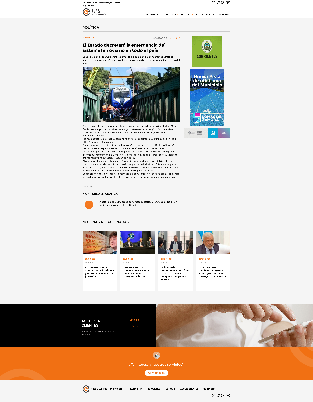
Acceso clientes (189, 389)
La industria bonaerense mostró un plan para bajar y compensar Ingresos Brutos (175, 273)
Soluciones (154, 389)
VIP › (135, 326)
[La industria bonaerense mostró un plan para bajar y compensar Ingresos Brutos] (175, 242)
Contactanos (156, 372)
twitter (218, 2)
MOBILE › (135, 320)
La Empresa (136, 389)
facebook (213, 2)
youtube (228, 2)
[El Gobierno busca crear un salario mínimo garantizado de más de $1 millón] (100, 242)
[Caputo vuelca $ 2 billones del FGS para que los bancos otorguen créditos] (137, 242)
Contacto (224, 14)
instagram (222, 2)
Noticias (186, 14)
